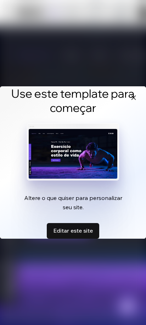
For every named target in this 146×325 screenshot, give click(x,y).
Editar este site (73, 230)
